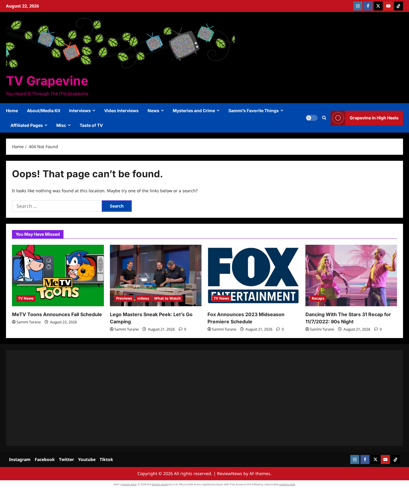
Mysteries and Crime (194, 110)
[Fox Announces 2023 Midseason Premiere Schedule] (253, 275)
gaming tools (287, 484)
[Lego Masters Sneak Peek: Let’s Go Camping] (156, 275)
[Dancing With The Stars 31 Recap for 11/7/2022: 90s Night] (351, 275)
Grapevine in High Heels (374, 117)
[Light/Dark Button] (312, 118)
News (153, 110)
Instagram (20, 459)
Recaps (318, 298)
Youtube (87, 459)
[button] (324, 118)
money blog (129, 484)
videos (143, 298)
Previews (124, 298)
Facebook (45, 459)
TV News (26, 298)
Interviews (80, 110)
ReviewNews (229, 473)
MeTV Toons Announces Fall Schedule (57, 314)
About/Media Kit (43, 110)
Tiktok (106, 459)
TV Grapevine (47, 80)
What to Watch (167, 298)
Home (12, 110)
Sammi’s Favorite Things (253, 110)
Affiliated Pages (26, 125)
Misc (61, 125)
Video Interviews (121, 110)
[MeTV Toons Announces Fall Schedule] (58, 275)
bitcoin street (160, 484)
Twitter (66, 459)
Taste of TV (91, 125)
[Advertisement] (191, 398)
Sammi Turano (28, 322)
